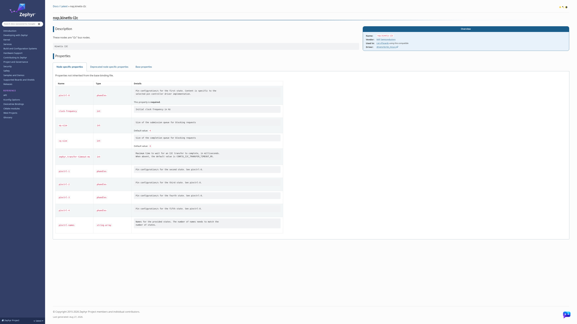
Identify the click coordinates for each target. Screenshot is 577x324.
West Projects (10, 112)
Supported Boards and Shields (19, 79)
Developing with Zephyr (15, 35)
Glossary (7, 117)
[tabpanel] (311, 155)
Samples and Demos (13, 75)
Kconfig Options (11, 99)
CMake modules (11, 108)
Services (7, 44)
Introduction (9, 30)
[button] (39, 24)
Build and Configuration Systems (20, 48)
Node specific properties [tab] (69, 67)
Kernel (6, 39)
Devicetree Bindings (13, 104)
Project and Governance (15, 61)
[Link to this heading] (80, 18)
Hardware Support (12, 53)
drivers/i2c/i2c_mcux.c (386, 47)
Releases (7, 84)
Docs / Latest (60, 6)
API (5, 95)
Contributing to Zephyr (15, 57)
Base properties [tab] (144, 67)
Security (7, 66)
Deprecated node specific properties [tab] (109, 67)
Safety (6, 70)
